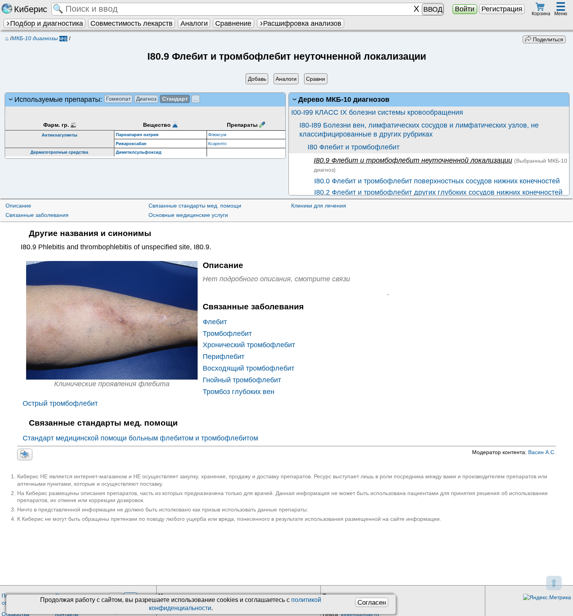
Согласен (371, 602)
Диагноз (146, 99)
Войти (464, 9)
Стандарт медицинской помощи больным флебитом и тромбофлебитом (140, 438)
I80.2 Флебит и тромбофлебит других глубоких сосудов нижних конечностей (437, 192)
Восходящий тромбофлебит (248, 368)
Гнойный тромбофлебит (242, 380)
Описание (18, 205)
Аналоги (194, 23)
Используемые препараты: (106, 99)
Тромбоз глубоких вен (238, 392)
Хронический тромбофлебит (249, 345)
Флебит (215, 322)
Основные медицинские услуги (188, 215)
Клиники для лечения (318, 205)
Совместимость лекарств (131, 23)
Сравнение (233, 23)
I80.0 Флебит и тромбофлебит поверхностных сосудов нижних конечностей (436, 181)
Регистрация (501, 9)
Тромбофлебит (227, 333)
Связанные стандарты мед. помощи (195, 205)
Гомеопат (118, 99)
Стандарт (175, 99)
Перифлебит (223, 356)
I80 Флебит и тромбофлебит (354, 147)
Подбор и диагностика (46, 23)
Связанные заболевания (37, 215)
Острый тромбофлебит (60, 403)
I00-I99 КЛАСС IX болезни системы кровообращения (377, 112)
